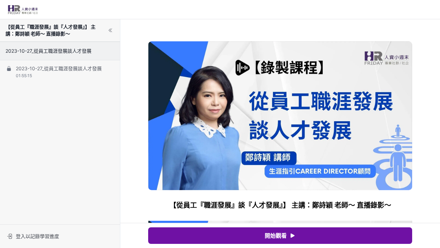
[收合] (110, 30)
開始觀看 (276, 235)
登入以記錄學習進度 (37, 236)
